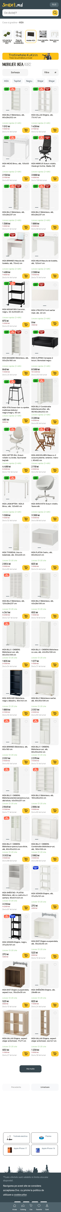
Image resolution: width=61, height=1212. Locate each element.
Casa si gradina (9, 22)
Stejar (40, 81)
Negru (29, 81)
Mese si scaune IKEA (55, 40)
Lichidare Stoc (47, 89)
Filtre (46, 72)
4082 (27, 64)
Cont (47, 1209)
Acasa (14, 1209)
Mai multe (30, 1069)
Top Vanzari (12, 89)
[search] (55, 12)
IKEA (21, 22)
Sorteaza (15, 72)
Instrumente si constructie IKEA (7, 41)
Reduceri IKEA (35, 867)
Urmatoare (45, 1087)
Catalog (23, 1209)
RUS (54, 4)
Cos (31, 1209)
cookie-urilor (20, 1194)
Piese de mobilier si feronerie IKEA (19, 41)
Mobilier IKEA (31, 40)
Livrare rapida (6, 89)
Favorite (39, 1209)
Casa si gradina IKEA (43, 40)
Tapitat (17, 81)
